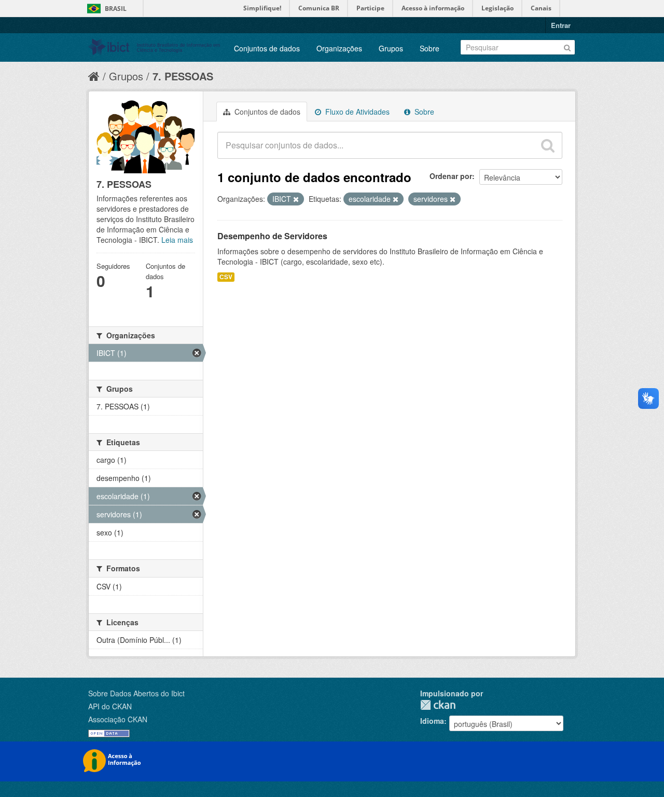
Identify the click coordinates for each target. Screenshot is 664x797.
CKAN (437, 704)
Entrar (561, 25)
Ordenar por (451, 176)
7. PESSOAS (183, 76)
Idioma (432, 721)
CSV (225, 276)
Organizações (339, 48)
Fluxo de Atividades (356, 111)
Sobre (429, 48)
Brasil (116, 8)
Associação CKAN (117, 719)
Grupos (391, 48)
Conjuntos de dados (267, 48)
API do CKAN (110, 706)
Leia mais (177, 240)
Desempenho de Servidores (272, 236)
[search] (548, 145)
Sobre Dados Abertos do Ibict (136, 693)
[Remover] (296, 199)
